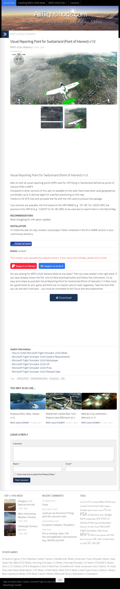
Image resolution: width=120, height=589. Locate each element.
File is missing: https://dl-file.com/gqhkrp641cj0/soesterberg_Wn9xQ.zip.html (59, 537)
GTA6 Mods (52, 570)
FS (105, 510)
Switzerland (54, 379)
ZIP (98, 543)
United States (108, 539)
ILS (108, 518)
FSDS (109, 510)
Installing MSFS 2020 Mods (31, 2)
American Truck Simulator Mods (92, 558)
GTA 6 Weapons (31, 566)
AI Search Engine (11, 558)
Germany (94, 514)
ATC (89, 502)
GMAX (102, 515)
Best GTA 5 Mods (68, 570)
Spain (82, 539)
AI (86, 502)
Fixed (45, 504)
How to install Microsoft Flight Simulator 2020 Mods (39, 352)
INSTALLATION (22, 379)
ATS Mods (32, 573)
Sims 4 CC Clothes (11, 566)
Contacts (74, 2)
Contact (18, 585)
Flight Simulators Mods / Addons (16, 582)
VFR (62, 379)
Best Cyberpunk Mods (13, 573)
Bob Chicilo (105, 502)
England (107, 506)
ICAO (103, 518)
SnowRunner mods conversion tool (78, 566)
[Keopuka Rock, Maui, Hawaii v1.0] (28, 401)
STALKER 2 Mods (104, 562)
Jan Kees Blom (104, 523)
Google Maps (91, 519)
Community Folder (95, 506)
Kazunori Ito (85, 527)
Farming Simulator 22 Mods (47, 562)
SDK (112, 535)
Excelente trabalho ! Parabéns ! (58, 524)
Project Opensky (100, 535)
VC (89, 543)
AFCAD (82, 502)
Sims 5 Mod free (50, 566)
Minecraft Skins (63, 573)
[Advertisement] (63, 150)
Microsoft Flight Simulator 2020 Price (32, 367)
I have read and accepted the (36, 474)
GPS (98, 518)
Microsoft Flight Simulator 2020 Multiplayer (35, 360)
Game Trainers (45, 558)
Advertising (8, 585)
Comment (17, 443)
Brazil (113, 502)
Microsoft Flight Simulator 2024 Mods (46, 582)
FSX (83, 514)
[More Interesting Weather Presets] (10, 517)
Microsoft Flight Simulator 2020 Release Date (36, 371)
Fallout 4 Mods (107, 570)
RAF (108, 535)
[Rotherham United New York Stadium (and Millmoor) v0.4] (63, 401)
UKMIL (99, 539)
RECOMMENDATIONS (39, 379)
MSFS (84, 534)
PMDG (92, 535)
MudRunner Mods (64, 558)
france (100, 510)
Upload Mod (9, 2)
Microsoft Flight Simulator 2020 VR (30, 364)
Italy (96, 523)
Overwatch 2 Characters (85, 573)
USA (85, 543)
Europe (83, 510)
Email (69, 464)
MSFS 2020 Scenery (23, 34)
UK (94, 539)
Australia (95, 502)
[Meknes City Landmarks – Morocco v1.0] (99, 401)
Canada (83, 506)
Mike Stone (102, 531)
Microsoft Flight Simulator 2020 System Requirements (41, 356)
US (81, 543)
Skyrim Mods (46, 573)
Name (16, 464)
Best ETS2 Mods (22, 562)
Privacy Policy (48, 474)
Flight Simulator (92, 510)
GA (89, 515)
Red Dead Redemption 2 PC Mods (26, 570)
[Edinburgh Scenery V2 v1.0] (10, 530)
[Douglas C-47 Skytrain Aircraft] (10, 505)
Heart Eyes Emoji (88, 570)
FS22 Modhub (28, 558)
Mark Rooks (95, 527)
